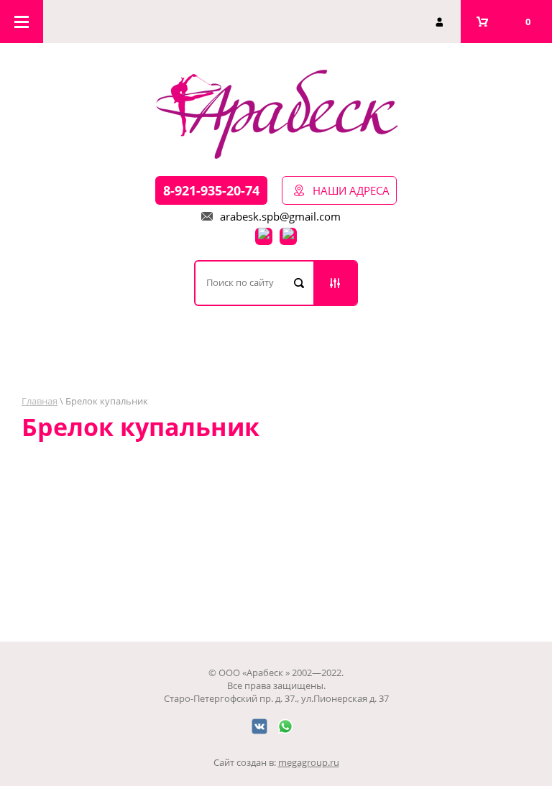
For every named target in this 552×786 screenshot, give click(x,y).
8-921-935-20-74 (211, 190)
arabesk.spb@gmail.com (280, 216)
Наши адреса (351, 190)
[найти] (299, 283)
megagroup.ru (308, 762)
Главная (40, 400)
